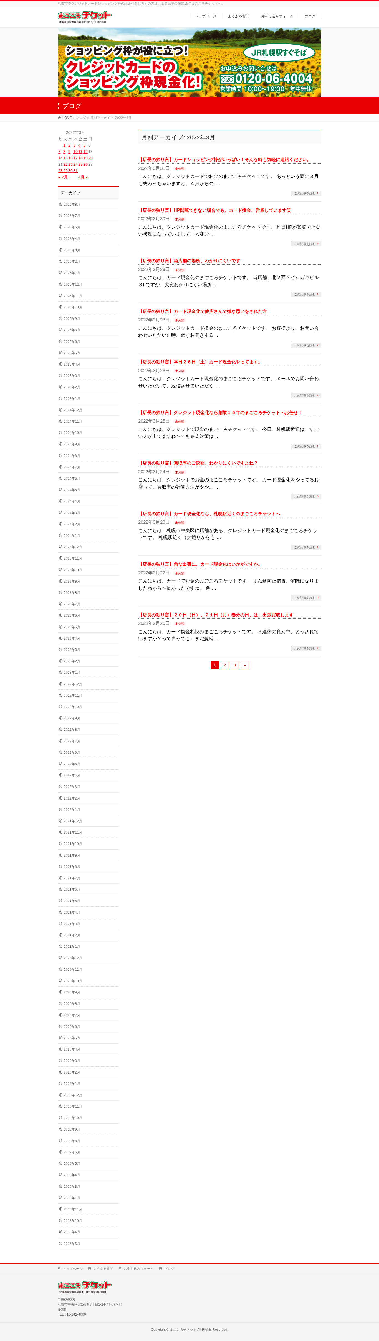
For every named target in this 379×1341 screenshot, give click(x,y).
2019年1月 (72, 1198)
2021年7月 (72, 878)
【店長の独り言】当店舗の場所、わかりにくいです (189, 260)
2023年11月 (73, 558)
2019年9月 (72, 1129)
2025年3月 (72, 376)
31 (75, 170)
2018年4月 (72, 1232)
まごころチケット (183, 1330)
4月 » (83, 177)
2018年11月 (73, 1209)
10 (75, 151)
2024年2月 (72, 524)
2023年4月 (72, 638)
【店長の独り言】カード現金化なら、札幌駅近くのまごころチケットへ (209, 513)
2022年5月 (72, 764)
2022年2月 (72, 798)
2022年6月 (72, 753)
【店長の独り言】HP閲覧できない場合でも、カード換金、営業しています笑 (214, 210)
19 (85, 158)
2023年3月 (72, 650)
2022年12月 (73, 684)
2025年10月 (73, 307)
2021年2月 (72, 935)
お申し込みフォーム (139, 1269)
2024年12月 (73, 410)
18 (80, 158)
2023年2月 (72, 661)
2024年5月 (72, 490)
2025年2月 (72, 387)
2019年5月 (72, 1164)
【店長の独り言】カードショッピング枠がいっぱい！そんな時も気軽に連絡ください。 (224, 159)
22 (65, 164)
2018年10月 (73, 1221)
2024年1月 (72, 536)
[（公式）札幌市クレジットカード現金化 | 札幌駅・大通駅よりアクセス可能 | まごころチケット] (85, 20)
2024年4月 (72, 501)
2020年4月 (72, 1049)
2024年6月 (72, 479)
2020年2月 (72, 1072)
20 (90, 158)
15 (65, 158)
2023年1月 (72, 673)
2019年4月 (72, 1175)
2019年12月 (73, 1095)
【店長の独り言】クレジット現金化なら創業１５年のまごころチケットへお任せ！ (220, 412)
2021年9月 (72, 855)
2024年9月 (72, 444)
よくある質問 (103, 1269)
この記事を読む (304, 193)
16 (70, 158)
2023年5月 (72, 627)
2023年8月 (72, 593)
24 (75, 164)
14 (60, 158)
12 (85, 151)
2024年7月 (72, 467)
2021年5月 (72, 901)
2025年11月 (73, 296)
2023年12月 (73, 547)
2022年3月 (72, 787)
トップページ (73, 1269)
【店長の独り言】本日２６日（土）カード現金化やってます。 (200, 361)
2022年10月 (73, 707)
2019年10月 (73, 1118)
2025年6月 (72, 342)
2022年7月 (72, 741)
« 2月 (63, 177)
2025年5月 (72, 353)
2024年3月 (72, 513)
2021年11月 (73, 832)
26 (85, 164)
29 (65, 170)
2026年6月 (72, 227)
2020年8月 (72, 1004)
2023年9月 (72, 581)
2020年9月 (72, 992)
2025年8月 (72, 330)
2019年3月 (72, 1187)
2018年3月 (72, 1244)
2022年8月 (72, 730)
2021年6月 (72, 890)
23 (70, 164)
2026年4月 (72, 239)
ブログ (169, 1269)
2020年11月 (73, 970)
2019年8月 (72, 1141)
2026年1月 (72, 273)
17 (75, 158)
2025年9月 (72, 319)
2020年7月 (72, 1015)
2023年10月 (73, 570)
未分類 (179, 168)
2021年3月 (72, 924)
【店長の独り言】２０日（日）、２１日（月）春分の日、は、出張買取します (216, 614)
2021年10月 (73, 844)
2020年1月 (72, 1084)
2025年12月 (73, 285)
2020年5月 (72, 1038)
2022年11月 (73, 696)
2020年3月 (72, 1061)
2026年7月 (72, 216)
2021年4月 (72, 913)
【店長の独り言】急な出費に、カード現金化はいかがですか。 (200, 564)
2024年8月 (72, 456)
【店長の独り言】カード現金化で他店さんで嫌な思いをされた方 (202, 311)
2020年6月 (72, 1027)
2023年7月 (72, 604)
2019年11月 (73, 1106)
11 (80, 151)
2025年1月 (72, 399)
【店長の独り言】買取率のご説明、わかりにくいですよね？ (198, 463)
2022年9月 (72, 718)
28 (60, 170)
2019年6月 (72, 1152)
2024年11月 (73, 421)
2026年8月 (72, 204)
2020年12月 (73, 958)
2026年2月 (72, 262)
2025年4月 (72, 364)
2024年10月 (73, 433)
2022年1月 (72, 810)
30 (70, 170)
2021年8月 (72, 867)
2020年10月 (73, 981)
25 (80, 164)
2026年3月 (72, 250)
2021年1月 (72, 947)
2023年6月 (72, 615)
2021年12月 (73, 821)
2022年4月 (72, 775)
